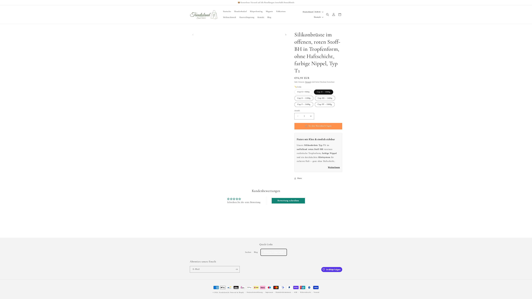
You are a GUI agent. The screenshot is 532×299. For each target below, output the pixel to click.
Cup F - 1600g (303, 104)
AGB (295, 292)
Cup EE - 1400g (325, 98)
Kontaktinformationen (283, 292)
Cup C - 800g (304, 92)
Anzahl (297, 110)
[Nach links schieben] (193, 35)
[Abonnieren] (236, 269)
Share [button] (299, 178)
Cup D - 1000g (323, 92)
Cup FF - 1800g (325, 104)
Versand (308, 82)
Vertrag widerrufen (273, 252)
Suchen (248, 252)
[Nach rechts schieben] (286, 35)
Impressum (269, 292)
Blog (256, 252)
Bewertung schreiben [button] (288, 201)
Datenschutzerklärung (255, 292)
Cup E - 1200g (303, 98)
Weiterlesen (334, 167)
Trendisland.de (224, 292)
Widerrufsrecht (305, 292)
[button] (327, 14)
